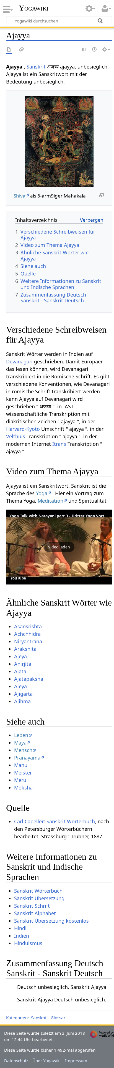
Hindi (20, 928)
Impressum (76, 1060)
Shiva (19, 196)
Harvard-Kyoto (23, 429)
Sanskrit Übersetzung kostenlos (51, 920)
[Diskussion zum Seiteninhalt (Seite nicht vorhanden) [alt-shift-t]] (22, 50)
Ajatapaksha (28, 678)
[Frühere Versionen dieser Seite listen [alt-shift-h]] (95, 50)
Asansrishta (28, 626)
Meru (20, 780)
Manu (20, 765)
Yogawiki (33, 8)
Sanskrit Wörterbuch (70, 821)
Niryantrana (28, 641)
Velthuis (15, 436)
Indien (21, 935)
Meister (23, 772)
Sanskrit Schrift (32, 905)
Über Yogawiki (46, 1060)
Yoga (41, 493)
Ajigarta (23, 693)
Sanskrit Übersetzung (39, 898)
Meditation (50, 500)
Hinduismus (28, 943)
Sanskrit (36, 66)
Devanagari (19, 361)
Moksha (23, 787)
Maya (20, 742)
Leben (21, 735)
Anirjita (22, 663)
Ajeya (20, 656)
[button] (59, 547)
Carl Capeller (29, 821)
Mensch (23, 750)
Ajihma (22, 701)
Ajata (20, 671)
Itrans (59, 444)
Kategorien (17, 1017)
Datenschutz (16, 1060)
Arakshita (25, 649)
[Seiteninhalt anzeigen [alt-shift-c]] (9, 50)
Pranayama (27, 757)
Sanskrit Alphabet (35, 913)
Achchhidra (27, 634)
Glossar (58, 1017)
